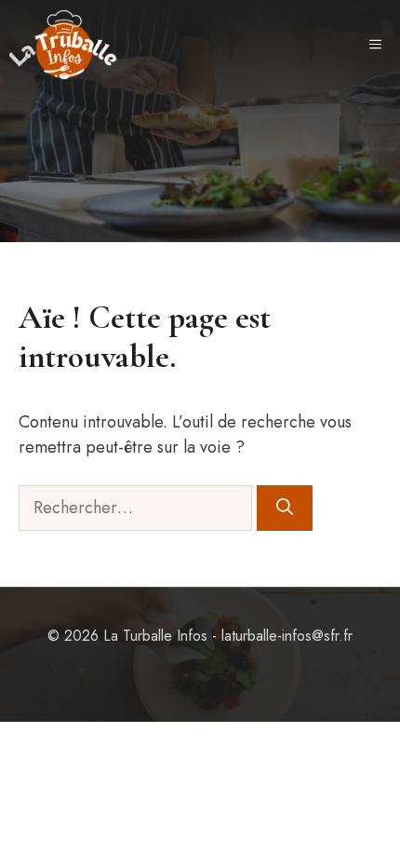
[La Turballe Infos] (64, 44)
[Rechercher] (285, 508)
